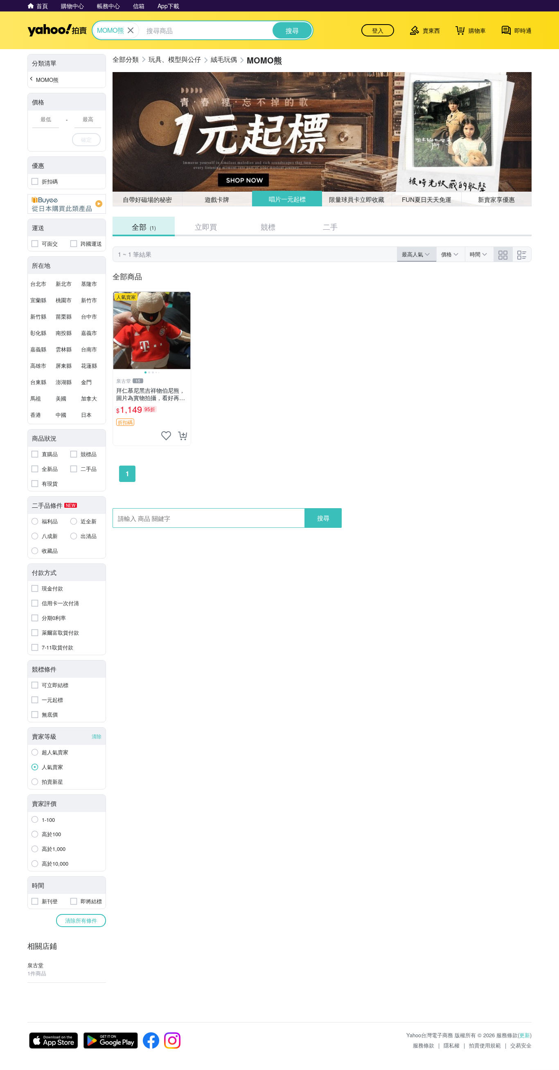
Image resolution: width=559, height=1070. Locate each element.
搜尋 (323, 518)
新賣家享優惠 (496, 199)
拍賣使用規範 (485, 1045)
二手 (330, 226)
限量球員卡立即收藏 (356, 199)
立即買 (206, 226)
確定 (86, 139)
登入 (377, 30)
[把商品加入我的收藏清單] (166, 436)
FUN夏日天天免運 (426, 199)
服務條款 (423, 1045)
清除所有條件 (81, 920)
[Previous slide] (118, 330)
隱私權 (452, 1045)
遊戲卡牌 (217, 199)
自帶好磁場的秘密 (147, 199)
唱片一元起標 (287, 199)
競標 (268, 226)
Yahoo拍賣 (57, 30)
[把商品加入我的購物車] (182, 436)
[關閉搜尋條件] (130, 30)
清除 (96, 736)
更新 (524, 1035)
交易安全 (521, 1045)
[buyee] (66, 204)
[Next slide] (185, 330)
